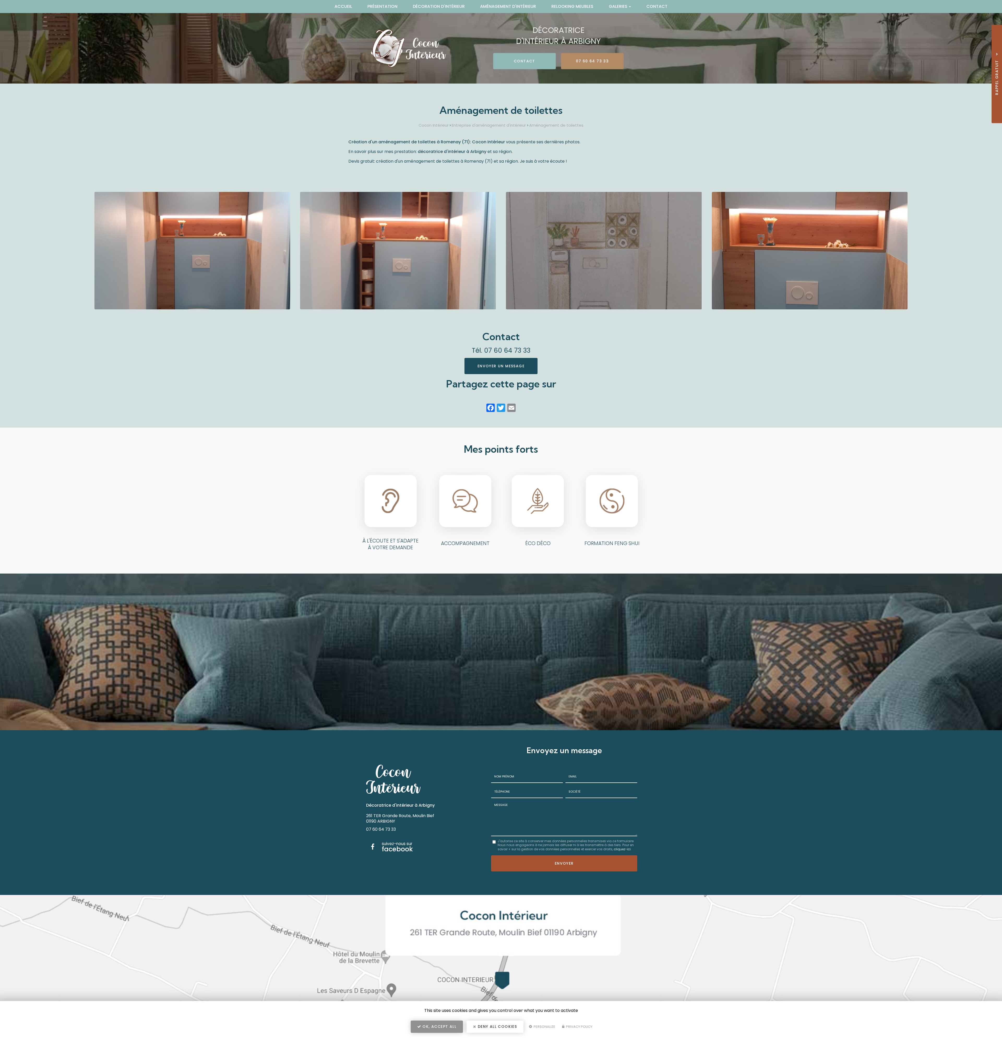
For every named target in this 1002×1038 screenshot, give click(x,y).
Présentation (382, 6)
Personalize (544, 1026)
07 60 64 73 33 (592, 61)
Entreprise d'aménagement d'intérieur (489, 125)
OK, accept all (438, 1026)
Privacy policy (578, 1026)
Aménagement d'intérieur (508, 6)
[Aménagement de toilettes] (192, 250)
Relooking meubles (572, 6)
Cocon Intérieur (434, 125)
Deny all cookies (496, 1026)
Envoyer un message (501, 366)
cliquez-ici (622, 849)
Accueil (343, 6)
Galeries (618, 6)
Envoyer (564, 863)
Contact (656, 6)
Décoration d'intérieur (439, 6)
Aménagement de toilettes (556, 125)
